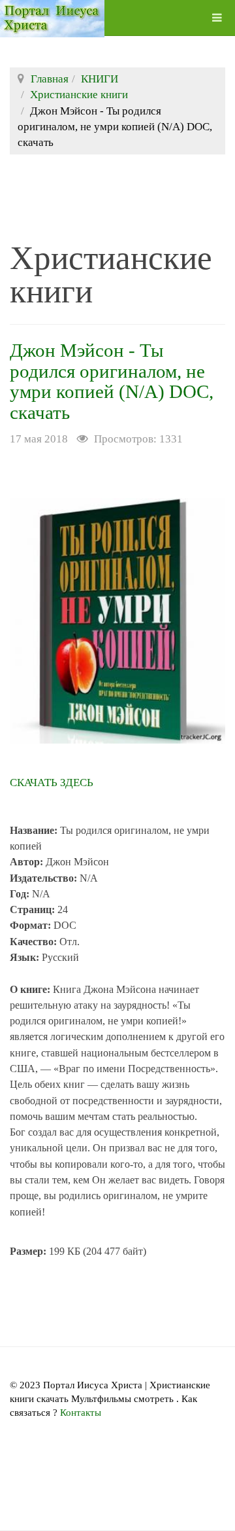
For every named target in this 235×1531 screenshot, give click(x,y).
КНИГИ (99, 79)
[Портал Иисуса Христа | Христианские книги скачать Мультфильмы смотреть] (52, 18)
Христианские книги (79, 94)
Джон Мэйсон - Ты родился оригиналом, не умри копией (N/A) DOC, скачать (111, 381)
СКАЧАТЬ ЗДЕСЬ (51, 782)
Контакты (80, 1412)
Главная (50, 79)
